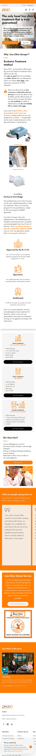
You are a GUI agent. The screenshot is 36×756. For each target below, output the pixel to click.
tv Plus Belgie (6, 677)
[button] (32, 670)
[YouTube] (11, 724)
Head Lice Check (18, 462)
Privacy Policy (18, 751)
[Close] (34, 2)
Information (5, 732)
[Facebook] (3, 724)
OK (30, 747)
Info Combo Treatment (18, 429)
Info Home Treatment (18, 362)
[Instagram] (7, 724)
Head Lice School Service (18, 604)
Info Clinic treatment (18, 395)
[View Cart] (33, 9)
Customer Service (22, 732)
